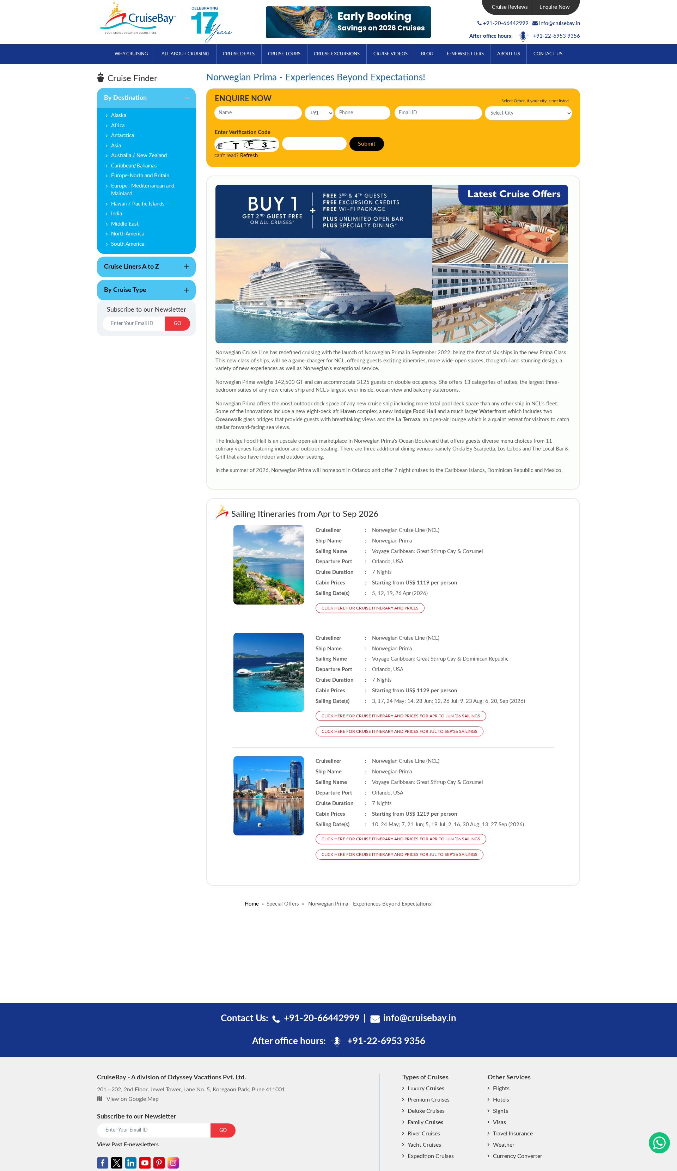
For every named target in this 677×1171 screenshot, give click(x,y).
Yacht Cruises (424, 1145)
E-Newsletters (465, 54)
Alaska (118, 115)
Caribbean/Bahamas (134, 165)
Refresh (249, 155)
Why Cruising (131, 54)
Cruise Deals (239, 54)
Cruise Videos (390, 54)
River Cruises (424, 1133)
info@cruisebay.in (559, 23)
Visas (499, 1122)
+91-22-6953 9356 (556, 36)
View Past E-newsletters (128, 1144)
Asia (116, 145)
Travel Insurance (513, 1133)
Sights (500, 1111)
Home (252, 904)
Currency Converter (517, 1156)
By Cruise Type (121, 293)
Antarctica (122, 135)
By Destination (122, 101)
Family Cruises (425, 1122)
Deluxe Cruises (426, 1111)
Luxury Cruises (426, 1088)
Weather (503, 1145)
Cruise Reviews (510, 7)
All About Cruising (185, 54)
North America (127, 234)
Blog (427, 54)
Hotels (501, 1100)
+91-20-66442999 (506, 23)
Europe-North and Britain (140, 175)
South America (127, 244)
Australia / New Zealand (139, 155)
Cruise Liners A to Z (128, 270)
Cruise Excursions (337, 54)
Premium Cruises (429, 1100)
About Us (508, 54)
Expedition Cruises (431, 1156)
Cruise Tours (284, 54)
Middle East (125, 224)
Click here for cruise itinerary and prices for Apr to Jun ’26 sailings (401, 716)
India (116, 213)
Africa (117, 125)
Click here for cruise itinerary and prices (370, 608)
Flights (501, 1088)
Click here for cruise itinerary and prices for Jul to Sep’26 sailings (399, 731)
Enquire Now (554, 7)
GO (177, 323)
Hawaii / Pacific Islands (138, 204)
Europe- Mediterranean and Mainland (142, 190)
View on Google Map (132, 1099)
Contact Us (547, 54)
